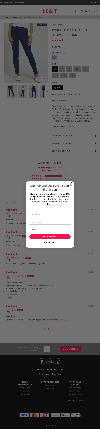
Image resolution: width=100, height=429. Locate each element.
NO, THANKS (50, 243)
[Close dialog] (71, 183)
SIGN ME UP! (50, 237)
